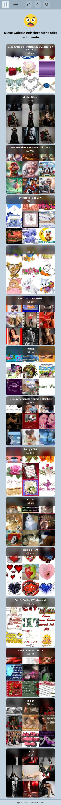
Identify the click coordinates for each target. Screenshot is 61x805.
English (19, 802)
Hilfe (25, 802)
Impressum (34, 802)
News (43, 802)
